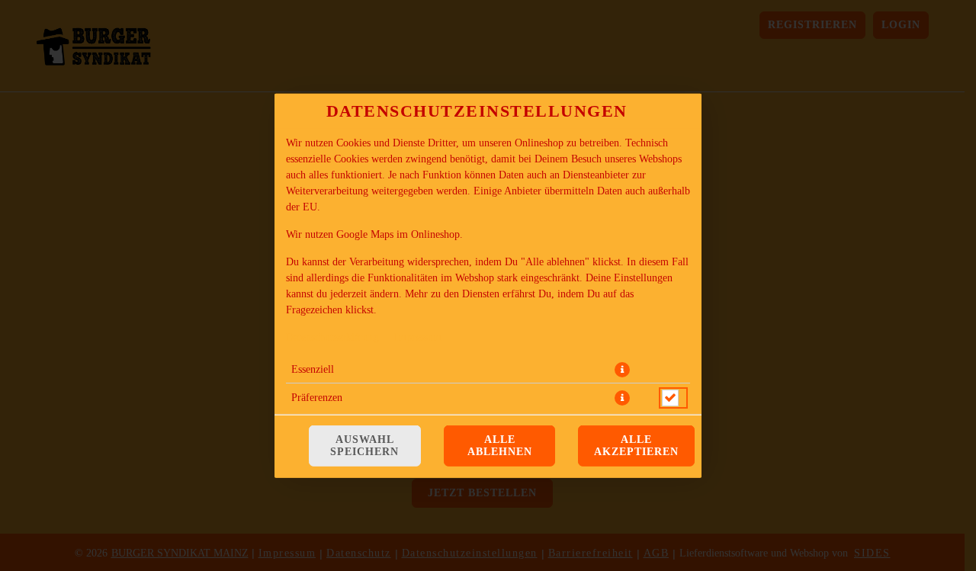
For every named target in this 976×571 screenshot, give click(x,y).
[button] (622, 369)
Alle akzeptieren (636, 445)
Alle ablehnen (499, 445)
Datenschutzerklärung (332, 336)
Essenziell (312, 368)
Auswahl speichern (364, 445)
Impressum (417, 336)
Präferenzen (316, 397)
